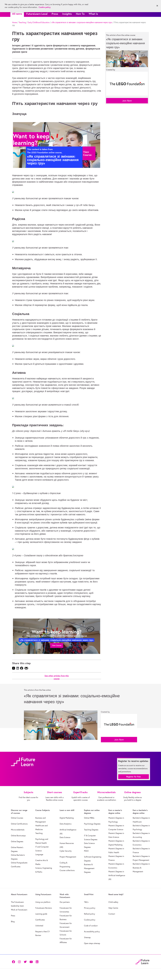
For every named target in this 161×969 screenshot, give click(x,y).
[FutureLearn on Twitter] (25, 962)
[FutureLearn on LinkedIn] (37, 962)
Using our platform (42, 902)
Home (14, 22)
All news (17, 13)
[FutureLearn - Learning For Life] (142, 961)
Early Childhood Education (39, 22)
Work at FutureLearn (19, 910)
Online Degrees (17, 841)
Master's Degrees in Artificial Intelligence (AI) (116, 875)
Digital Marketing (67, 818)
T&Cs (86, 902)
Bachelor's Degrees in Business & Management (141, 868)
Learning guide (41, 914)
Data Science (65, 837)
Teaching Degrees (91, 829)
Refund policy (89, 914)
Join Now (127, 100)
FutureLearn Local (36, 13)
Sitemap (87, 937)
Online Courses (17, 818)
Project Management (68, 857)
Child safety (113, 902)
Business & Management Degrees (89, 868)
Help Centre (113, 908)
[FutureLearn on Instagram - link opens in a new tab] (19, 962)
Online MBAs (89, 818)
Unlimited (39, 925)
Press (55, 13)
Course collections (67, 870)
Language (39, 854)
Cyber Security (66, 851)
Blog (13, 921)
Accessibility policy (92, 931)
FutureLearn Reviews (43, 908)
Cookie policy (89, 920)
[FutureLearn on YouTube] (31, 962)
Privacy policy (89, 908)
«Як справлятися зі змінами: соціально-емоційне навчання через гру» (81, 22)
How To (80, 13)
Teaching (22, 22)
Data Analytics (65, 824)
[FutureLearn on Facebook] (14, 962)
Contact (111, 914)
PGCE (86, 851)
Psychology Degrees (92, 824)
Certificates (40, 920)
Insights (67, 13)
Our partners (65, 902)
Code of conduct (91, 925)
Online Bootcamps (18, 835)
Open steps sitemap (92, 943)
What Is (93, 13)
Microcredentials (17, 829)
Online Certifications (19, 824)
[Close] (157, 5)
